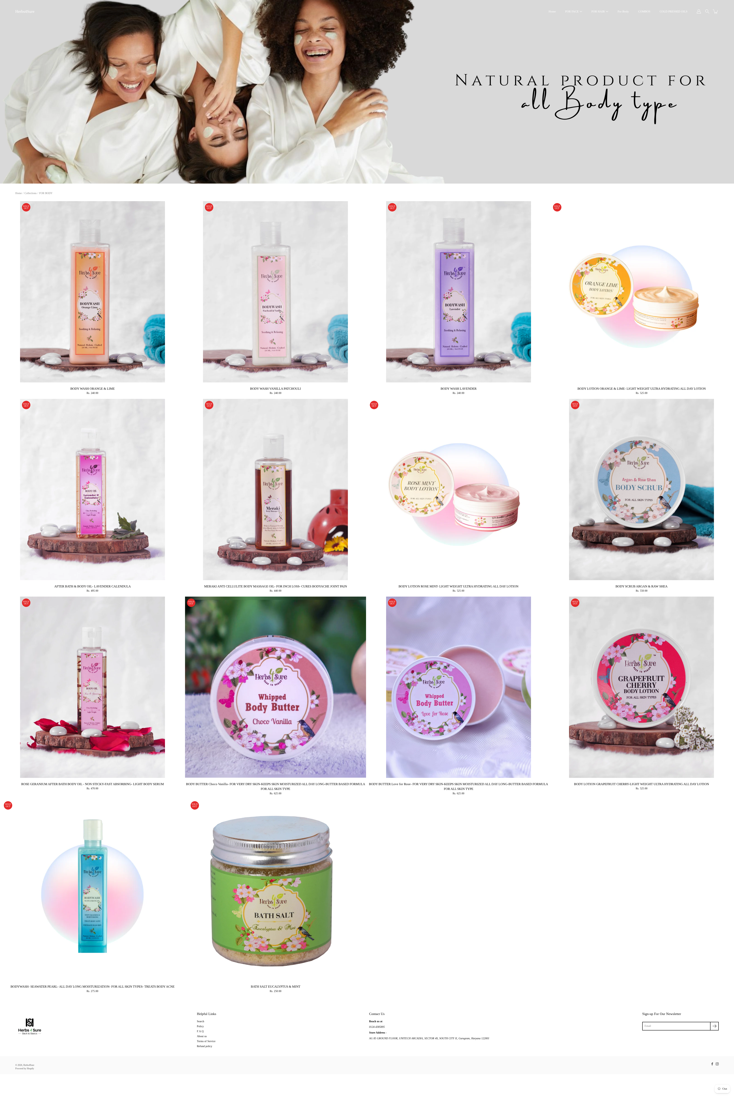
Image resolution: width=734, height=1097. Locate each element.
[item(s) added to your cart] (716, 11)
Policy (200, 1026)
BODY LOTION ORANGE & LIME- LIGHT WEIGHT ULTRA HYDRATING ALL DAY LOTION (641, 388)
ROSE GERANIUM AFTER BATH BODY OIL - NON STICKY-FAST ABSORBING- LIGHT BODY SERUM (92, 784)
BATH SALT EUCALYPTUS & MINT (275, 986)
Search (200, 1021)
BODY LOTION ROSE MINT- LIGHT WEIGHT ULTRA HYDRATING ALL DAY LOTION (458, 586)
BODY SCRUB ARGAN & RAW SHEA (641, 586)
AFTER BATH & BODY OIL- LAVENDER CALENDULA (92, 586)
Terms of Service (206, 1041)
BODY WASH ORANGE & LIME (92, 388)
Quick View (92, 291)
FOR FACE (572, 11)
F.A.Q (200, 1031)
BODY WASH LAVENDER (459, 388)
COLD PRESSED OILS (673, 11)
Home (552, 11)
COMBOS (644, 11)
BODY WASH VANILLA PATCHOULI (275, 388)
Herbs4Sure (24, 11)
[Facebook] (712, 1063)
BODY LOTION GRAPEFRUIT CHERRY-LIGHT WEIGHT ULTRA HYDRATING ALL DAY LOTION (641, 784)
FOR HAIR (598, 11)
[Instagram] (717, 1063)
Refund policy (204, 1046)
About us (202, 1036)
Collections (30, 193)
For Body (623, 11)
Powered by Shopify (24, 1068)
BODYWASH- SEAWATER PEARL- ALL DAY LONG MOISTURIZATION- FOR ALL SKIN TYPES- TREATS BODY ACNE (93, 986)
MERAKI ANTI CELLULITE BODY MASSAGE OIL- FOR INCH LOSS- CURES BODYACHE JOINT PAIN (275, 586)
